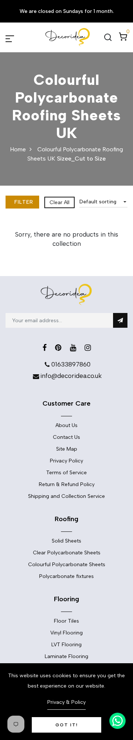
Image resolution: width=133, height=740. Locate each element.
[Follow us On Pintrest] (58, 347)
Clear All (59, 202)
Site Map (66, 449)
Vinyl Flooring (66, 633)
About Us (66, 425)
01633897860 (71, 364)
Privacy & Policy (66, 702)
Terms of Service (66, 472)
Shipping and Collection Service (66, 496)
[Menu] (18, 37)
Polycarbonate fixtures (66, 576)
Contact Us (66, 437)
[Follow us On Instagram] (88, 347)
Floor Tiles (66, 621)
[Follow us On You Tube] (73, 347)
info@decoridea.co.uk (71, 375)
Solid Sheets (66, 541)
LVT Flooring (66, 644)
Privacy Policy (66, 461)
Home (18, 149)
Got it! (66, 724)
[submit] (120, 320)
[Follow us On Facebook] (44, 347)
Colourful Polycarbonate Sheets (66, 564)
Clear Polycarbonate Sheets (66, 553)
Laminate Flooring (66, 656)
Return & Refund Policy (67, 484)
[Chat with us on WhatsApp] (117, 721)
